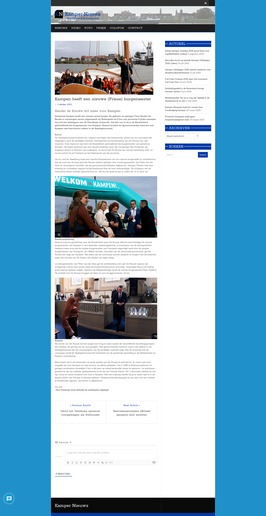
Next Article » (131, 405)
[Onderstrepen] (77, 462)
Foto (88, 28)
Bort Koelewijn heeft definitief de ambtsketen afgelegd (82, 390)
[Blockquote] (94, 462)
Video (76, 28)
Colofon (117, 28)
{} (106, 462)
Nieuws (61, 28)
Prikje (101, 28)
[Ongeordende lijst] (89, 462)
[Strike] (81, 462)
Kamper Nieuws (71, 505)
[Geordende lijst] (85, 462)
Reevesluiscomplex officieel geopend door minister (131, 413)
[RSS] (206, 3)
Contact (135, 28)
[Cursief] (72, 462)
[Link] (102, 462)
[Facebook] (197, 3)
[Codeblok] (98, 462)
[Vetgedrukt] (68, 462)
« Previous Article (80, 405)
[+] (111, 462)
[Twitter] (201, 3)
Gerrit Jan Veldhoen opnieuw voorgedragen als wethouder (80, 413)
